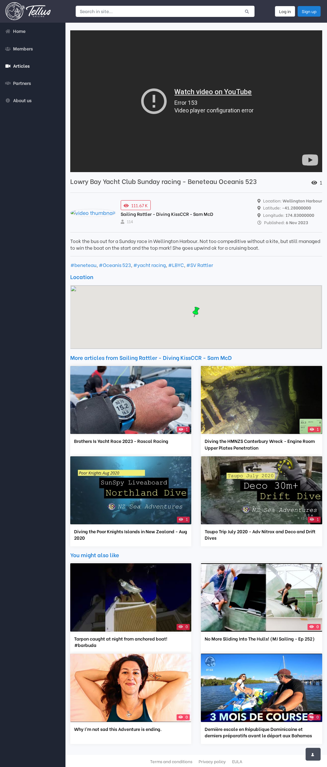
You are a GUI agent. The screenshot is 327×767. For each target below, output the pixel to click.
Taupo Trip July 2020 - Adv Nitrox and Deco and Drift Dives (260, 534)
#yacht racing (149, 264)
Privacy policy (212, 761)
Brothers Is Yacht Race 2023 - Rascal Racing (121, 441)
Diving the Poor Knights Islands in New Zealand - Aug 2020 (130, 534)
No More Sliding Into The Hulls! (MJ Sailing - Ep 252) (260, 638)
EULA (237, 761)
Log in (285, 11)
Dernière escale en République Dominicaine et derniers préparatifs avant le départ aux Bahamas (258, 732)
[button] (196, 312)
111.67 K (139, 205)
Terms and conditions (171, 761)
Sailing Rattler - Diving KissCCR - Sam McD (167, 213)
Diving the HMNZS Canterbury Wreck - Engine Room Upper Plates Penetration (260, 444)
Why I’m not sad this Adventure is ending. (118, 729)
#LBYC (176, 264)
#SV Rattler (199, 264)
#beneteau (83, 264)
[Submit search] (247, 11)
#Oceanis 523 (115, 264)
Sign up (309, 11)
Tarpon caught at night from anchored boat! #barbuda (120, 641)
